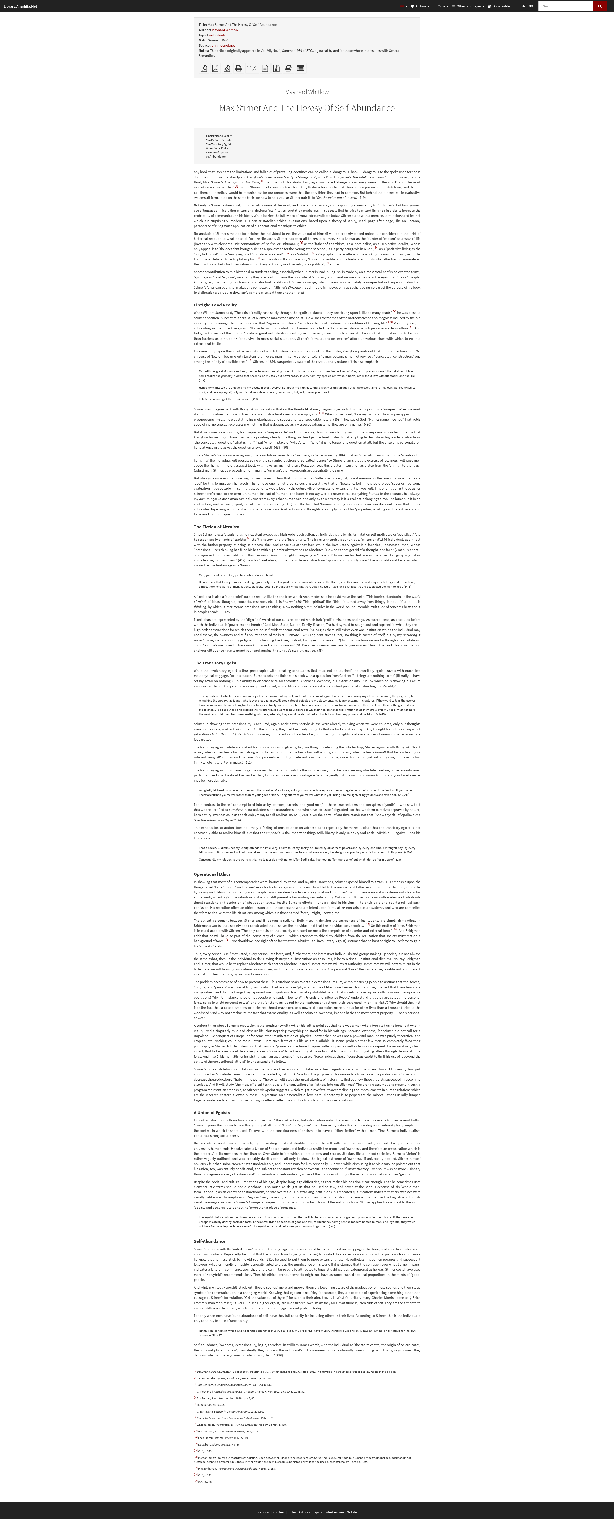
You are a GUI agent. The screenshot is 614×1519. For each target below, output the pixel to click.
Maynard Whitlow (225, 30)
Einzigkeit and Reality (219, 136)
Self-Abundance (216, 156)
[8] (327, 263)
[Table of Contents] (403, 6)
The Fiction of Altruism (219, 140)
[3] (301, 242)
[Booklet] (215, 69)
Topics (317, 1512)
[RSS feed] (523, 6)
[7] (258, 258)
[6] (313, 253)
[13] (321, 413)
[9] (394, 311)
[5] (288, 253)
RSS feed (278, 1512)
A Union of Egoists (217, 152)
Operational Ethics (217, 148)
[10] (390, 321)
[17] (228, 939)
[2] (236, 186)
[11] (411, 327)
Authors (304, 1512)
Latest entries (334, 1512)
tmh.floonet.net (223, 45)
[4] (376, 247)
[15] (367, 924)
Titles (292, 1512)
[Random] (531, 6)
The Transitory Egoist (218, 144)
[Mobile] (516, 6)
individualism (219, 35)
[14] (248, 538)
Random (263, 1512)
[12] (250, 360)
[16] (395, 929)
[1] (261, 181)
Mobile (352, 1512)
